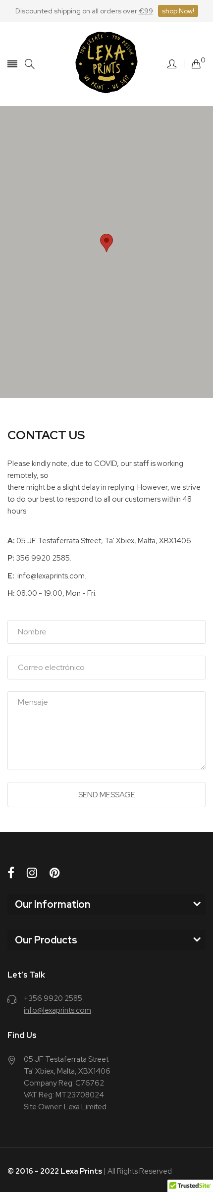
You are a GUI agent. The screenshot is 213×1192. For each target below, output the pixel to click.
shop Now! (178, 10)
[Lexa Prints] (106, 64)
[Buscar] (30, 64)
